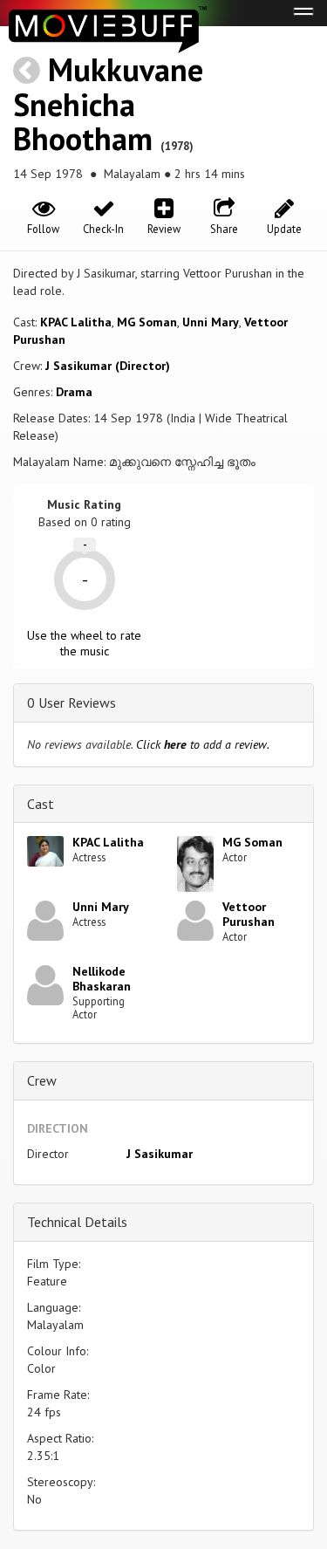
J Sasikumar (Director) (107, 366)
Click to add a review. (202, 744)
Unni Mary (210, 322)
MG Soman (147, 322)
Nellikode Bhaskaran (101, 978)
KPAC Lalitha (76, 322)
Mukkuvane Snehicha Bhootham (108, 104)
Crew (42, 1080)
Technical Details (77, 1221)
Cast (40, 803)
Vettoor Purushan (248, 914)
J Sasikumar (159, 1154)
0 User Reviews (71, 702)
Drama (74, 392)
